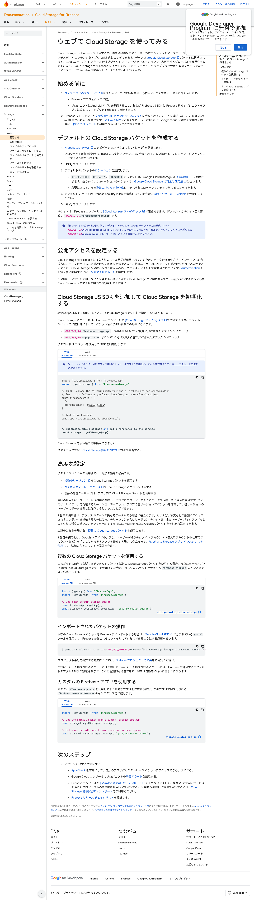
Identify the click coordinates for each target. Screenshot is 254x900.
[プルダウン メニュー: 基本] (24, 22)
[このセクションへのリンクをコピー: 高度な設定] (88, 464)
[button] (20, 54)
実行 (55, 4)
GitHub (54, 859)
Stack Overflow (194, 842)
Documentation (17, 15)
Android (94, 878)
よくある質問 (113, 120)
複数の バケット (107, 530)
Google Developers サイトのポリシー (114, 809)
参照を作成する (101, 450)
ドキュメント (76, 4)
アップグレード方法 (185, 364)
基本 (17, 22)
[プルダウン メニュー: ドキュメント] (87, 4)
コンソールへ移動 (225, 4)
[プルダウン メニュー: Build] (45, 4)
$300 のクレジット (84, 124)
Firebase (62, 32)
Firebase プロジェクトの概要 (134, 660)
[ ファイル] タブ (143, 320)
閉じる (223, 47)
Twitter (122, 848)
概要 (6, 22)
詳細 (140, 364)
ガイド (54, 837)
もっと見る (101, 4)
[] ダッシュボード (121, 783)
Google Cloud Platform (149, 878)
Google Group (194, 848)
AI (32, 22)
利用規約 (55, 892)
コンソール (77, 148)
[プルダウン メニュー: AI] (38, 22)
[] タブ (122, 211)
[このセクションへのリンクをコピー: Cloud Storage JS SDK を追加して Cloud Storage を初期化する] (72, 304)
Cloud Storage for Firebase (57, 15)
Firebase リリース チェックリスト (92, 797)
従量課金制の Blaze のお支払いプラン (118, 116)
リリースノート (194, 853)
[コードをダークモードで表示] (197, 377)
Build (38, 4)
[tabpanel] (131, 399)
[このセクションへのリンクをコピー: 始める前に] (88, 84)
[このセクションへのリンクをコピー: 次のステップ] (94, 755)
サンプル (104, 22)
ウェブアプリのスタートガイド (83, 93)
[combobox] (145, 4)
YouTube (123, 853)
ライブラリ (57, 853)
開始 (240, 47)
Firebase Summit (127, 842)
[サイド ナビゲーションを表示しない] (41, 893)
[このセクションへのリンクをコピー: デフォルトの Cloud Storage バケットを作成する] (182, 138)
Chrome (109, 878)
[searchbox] (23, 33)
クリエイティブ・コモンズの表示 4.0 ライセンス (124, 806)
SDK (157, 634)
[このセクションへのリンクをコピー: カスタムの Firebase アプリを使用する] (139, 682)
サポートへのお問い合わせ (200, 837)
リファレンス (86, 22)
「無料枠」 (183, 177)
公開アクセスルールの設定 (169, 194)
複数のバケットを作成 (110, 188)
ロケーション (103, 170)
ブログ (206, 4)
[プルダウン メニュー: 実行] (62, 4)
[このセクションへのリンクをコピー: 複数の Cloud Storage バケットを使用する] (146, 557)
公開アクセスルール (103, 272)
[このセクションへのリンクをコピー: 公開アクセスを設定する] (121, 251)
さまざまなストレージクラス (82, 487)
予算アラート (134, 776)
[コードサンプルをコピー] (202, 377)
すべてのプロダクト (180, 878)
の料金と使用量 (158, 181)
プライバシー (71, 892)
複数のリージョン (75, 480)
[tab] (67, 353)
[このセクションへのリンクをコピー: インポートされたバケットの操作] (128, 627)
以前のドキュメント (197, 864)
